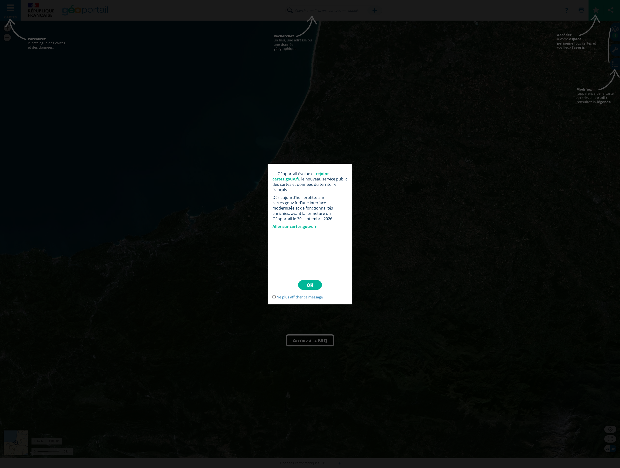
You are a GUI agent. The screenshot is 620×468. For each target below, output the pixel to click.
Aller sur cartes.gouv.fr (294, 226)
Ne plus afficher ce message (300, 297)
